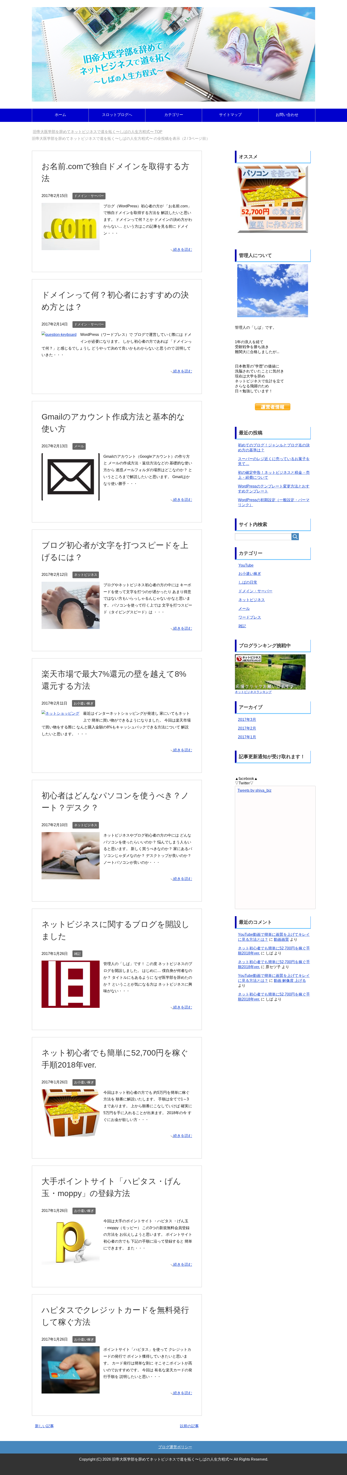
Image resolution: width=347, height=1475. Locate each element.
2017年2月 (247, 728)
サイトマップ (230, 115)
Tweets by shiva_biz (254, 790)
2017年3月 (247, 720)
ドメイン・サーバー (89, 196)
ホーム (60, 115)
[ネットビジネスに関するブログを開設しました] (71, 1004)
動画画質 (281, 939)
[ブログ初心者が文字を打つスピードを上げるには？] (71, 625)
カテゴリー (173, 115)
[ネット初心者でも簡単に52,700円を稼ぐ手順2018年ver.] (71, 1133)
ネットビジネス (85, 575)
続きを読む (182, 250)
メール (79, 446)
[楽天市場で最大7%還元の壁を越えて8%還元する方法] (60, 713)
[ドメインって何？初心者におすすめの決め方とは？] (59, 335)
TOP (97, 132)
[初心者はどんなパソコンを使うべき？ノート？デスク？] (71, 876)
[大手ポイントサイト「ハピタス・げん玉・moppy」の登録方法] (71, 1261)
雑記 (77, 954)
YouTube (246, 565)
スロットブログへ (117, 115)
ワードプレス (249, 617)
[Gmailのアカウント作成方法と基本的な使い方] (71, 497)
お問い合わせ (287, 115)
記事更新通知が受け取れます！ (272, 756)
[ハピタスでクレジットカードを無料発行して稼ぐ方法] (71, 1390)
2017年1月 (247, 737)
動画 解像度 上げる (290, 981)
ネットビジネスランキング (253, 692)
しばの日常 (247, 582)
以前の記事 (189, 1426)
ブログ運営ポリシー (175, 1447)
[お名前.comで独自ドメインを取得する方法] (71, 246)
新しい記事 (44, 1426)
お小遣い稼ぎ (83, 703)
